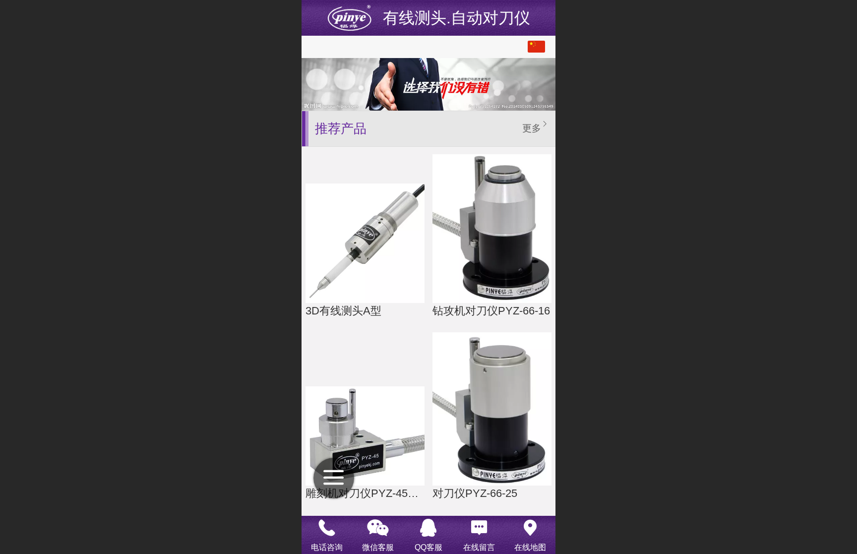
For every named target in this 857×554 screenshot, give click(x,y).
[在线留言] (479, 528)
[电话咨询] (327, 528)
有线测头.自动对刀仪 (456, 18)
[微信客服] (377, 528)
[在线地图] (530, 528)
